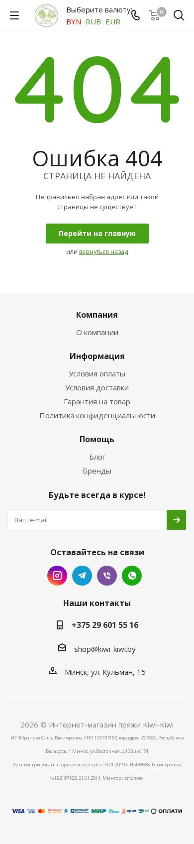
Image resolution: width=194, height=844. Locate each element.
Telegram (82, 576)
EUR (112, 21)
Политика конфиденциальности (97, 415)
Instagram (57, 576)
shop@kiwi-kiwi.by (105, 649)
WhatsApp (132, 576)
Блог (97, 457)
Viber (107, 576)
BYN (73, 21)
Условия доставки (97, 387)
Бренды (97, 471)
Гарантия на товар (97, 401)
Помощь (97, 439)
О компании (97, 332)
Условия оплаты (97, 373)
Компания (97, 314)
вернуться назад (103, 251)
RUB (93, 21)
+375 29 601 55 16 (105, 624)
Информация (97, 356)
